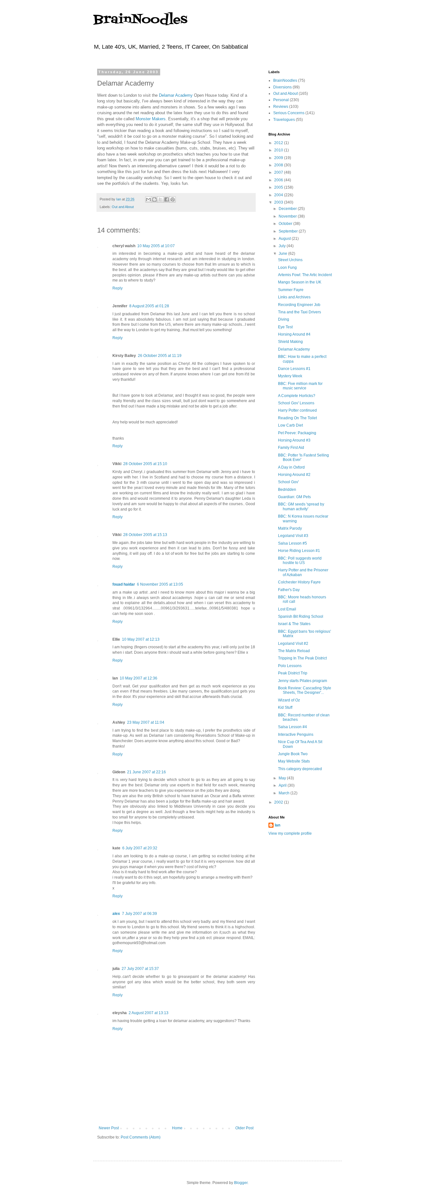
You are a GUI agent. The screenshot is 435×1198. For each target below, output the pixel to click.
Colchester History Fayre (299, 582)
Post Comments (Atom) (140, 1137)
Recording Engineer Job (299, 305)
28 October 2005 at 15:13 (145, 535)
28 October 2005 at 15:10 (145, 464)
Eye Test (285, 327)
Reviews (280, 106)
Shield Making (290, 341)
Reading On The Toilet (297, 418)
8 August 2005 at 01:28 (149, 306)
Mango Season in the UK (299, 282)
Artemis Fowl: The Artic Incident (305, 275)
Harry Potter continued (297, 410)
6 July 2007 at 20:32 (139, 848)
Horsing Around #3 (294, 440)
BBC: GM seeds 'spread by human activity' (301, 506)
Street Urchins (290, 260)
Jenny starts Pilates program (302, 681)
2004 (279, 195)
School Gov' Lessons (296, 403)
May (283, 778)
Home (177, 1128)
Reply (117, 288)
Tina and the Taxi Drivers (299, 312)
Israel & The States (294, 624)
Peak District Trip (292, 673)
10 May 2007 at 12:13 (141, 639)
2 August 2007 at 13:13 (148, 1013)
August (285, 238)
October (286, 223)
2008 (279, 165)
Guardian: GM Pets (294, 497)
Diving (283, 319)
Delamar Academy (176, 95)
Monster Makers (151, 118)
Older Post (244, 1128)
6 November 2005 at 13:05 (160, 584)
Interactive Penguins (295, 734)
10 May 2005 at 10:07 (156, 246)
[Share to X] (160, 199)
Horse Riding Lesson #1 (299, 550)
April (283, 785)
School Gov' (288, 482)
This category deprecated (300, 769)
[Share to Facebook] (166, 199)
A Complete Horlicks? (296, 396)
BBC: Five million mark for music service (300, 385)
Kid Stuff (285, 707)
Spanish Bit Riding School (300, 616)
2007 (279, 172)
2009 (279, 158)
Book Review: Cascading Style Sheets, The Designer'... (304, 690)
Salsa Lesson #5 (292, 543)
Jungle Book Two (293, 754)
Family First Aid (291, 447)
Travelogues (284, 119)
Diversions (282, 87)
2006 (279, 180)
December (288, 208)
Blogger (240, 1183)
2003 (279, 202)
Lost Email (287, 609)
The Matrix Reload (294, 651)
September (289, 231)
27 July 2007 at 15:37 (140, 968)
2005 (279, 187)
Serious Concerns (288, 113)
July (283, 246)
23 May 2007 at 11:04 (145, 722)
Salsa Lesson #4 (292, 727)
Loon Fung (287, 267)
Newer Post (109, 1128)
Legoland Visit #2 (293, 643)
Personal (281, 100)
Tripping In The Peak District (302, 658)
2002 (279, 802)
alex (116, 913)
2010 (279, 150)
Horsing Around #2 (294, 474)
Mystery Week (290, 376)
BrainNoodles (140, 20)
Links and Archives (294, 297)
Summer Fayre (290, 290)
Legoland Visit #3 (293, 535)
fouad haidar (123, 584)
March (284, 793)
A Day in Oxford (291, 467)
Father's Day (289, 590)
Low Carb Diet (290, 425)
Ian (277, 825)
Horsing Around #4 (294, 334)
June (283, 253)
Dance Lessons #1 (294, 368)
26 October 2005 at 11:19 (160, 355)
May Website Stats (294, 761)
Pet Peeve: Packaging (297, 433)
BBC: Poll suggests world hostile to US (300, 560)
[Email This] (148, 199)
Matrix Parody (290, 528)
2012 (279, 143)
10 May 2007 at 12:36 (138, 678)
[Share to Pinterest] (172, 199)
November (288, 216)
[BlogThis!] (154, 199)
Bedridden (287, 489)
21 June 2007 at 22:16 (146, 772)
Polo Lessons (290, 666)
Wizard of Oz (289, 700)
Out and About (123, 207)
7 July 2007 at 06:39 (139, 913)
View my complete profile (290, 833)
